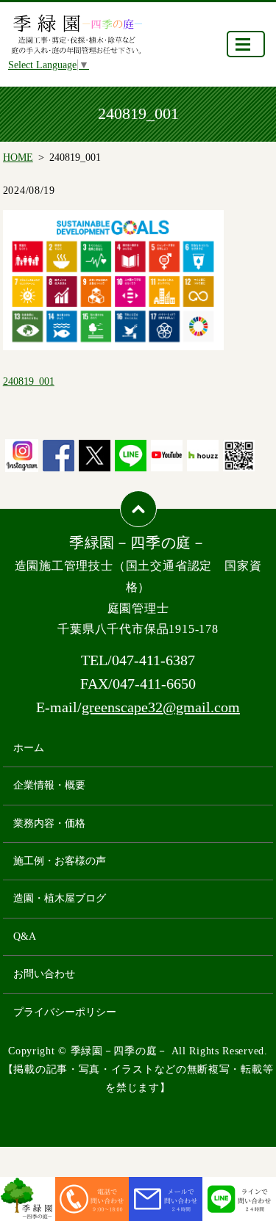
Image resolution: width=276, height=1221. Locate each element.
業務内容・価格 (49, 823)
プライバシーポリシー (64, 1012)
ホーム (28, 747)
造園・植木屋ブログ (59, 898)
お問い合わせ (44, 973)
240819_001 (28, 381)
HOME (18, 157)
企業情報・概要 (49, 785)
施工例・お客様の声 (59, 860)
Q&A (24, 936)
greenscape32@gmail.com (161, 707)
